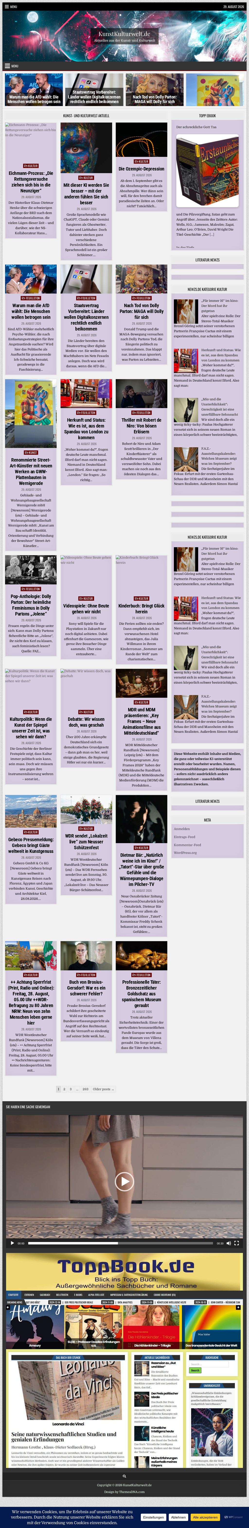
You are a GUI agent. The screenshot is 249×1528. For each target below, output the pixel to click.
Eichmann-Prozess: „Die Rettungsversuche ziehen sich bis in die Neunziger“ (31, 182)
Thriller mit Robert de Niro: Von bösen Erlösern (141, 426)
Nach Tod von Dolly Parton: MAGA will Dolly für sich (101, 99)
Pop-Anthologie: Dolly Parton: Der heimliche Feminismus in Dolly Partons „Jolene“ (31, 605)
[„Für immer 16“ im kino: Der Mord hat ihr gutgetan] (186, 318)
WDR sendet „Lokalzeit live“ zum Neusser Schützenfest (86, 841)
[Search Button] (124, 1476)
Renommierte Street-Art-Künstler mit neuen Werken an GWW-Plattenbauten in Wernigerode (31, 471)
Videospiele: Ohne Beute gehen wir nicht (86, 609)
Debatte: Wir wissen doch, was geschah (86, 722)
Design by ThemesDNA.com (124, 1492)
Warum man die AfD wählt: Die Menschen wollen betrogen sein (30, 311)
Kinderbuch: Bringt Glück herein (141, 609)
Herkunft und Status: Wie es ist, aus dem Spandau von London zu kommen (86, 428)
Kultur (32, 166)
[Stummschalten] (228, 1243)
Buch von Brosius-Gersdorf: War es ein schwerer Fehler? (86, 988)
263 (86, 1089)
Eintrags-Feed (184, 832)
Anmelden (182, 824)
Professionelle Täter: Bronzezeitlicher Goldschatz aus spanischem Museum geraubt (141, 993)
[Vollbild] (236, 1243)
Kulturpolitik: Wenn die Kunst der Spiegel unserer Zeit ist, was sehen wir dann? (31, 728)
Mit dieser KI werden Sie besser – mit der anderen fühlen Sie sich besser (86, 194)
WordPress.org (185, 848)
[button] (124, 1181)
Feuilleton (33, 298)
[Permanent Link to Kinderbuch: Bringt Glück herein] (141, 574)
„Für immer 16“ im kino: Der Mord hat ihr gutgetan (219, 301)
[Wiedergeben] (12, 1243)
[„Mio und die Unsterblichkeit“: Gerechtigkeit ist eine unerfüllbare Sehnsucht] (186, 416)
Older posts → (103, 1089)
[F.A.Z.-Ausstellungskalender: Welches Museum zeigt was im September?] (186, 465)
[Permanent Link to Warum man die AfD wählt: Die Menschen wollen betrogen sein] (31, 279)
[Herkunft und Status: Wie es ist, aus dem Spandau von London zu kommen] (186, 367)
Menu (13, 6)
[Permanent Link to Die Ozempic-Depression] (141, 140)
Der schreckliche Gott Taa (196, 127)
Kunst (33, 452)
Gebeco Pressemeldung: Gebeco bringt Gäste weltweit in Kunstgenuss (31, 845)
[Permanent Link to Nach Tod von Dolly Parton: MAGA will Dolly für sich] (141, 279)
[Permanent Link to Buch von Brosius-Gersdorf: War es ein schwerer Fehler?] (86, 955)
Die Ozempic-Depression (141, 169)
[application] (124, 1181)
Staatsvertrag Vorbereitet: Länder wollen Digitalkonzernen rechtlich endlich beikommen (41, 97)
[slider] (120, 1243)
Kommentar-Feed (187, 840)
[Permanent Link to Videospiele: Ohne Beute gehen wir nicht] (86, 574)
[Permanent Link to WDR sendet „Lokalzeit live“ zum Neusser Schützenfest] (86, 809)
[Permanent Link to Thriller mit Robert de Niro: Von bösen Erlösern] (141, 393)
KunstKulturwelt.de (124, 33)
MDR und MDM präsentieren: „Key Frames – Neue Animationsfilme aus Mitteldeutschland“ (142, 721)
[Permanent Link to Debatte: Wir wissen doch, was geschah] (86, 688)
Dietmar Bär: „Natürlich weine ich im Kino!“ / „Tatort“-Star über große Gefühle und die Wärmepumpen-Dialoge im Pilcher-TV (141, 869)
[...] (212, 234)
